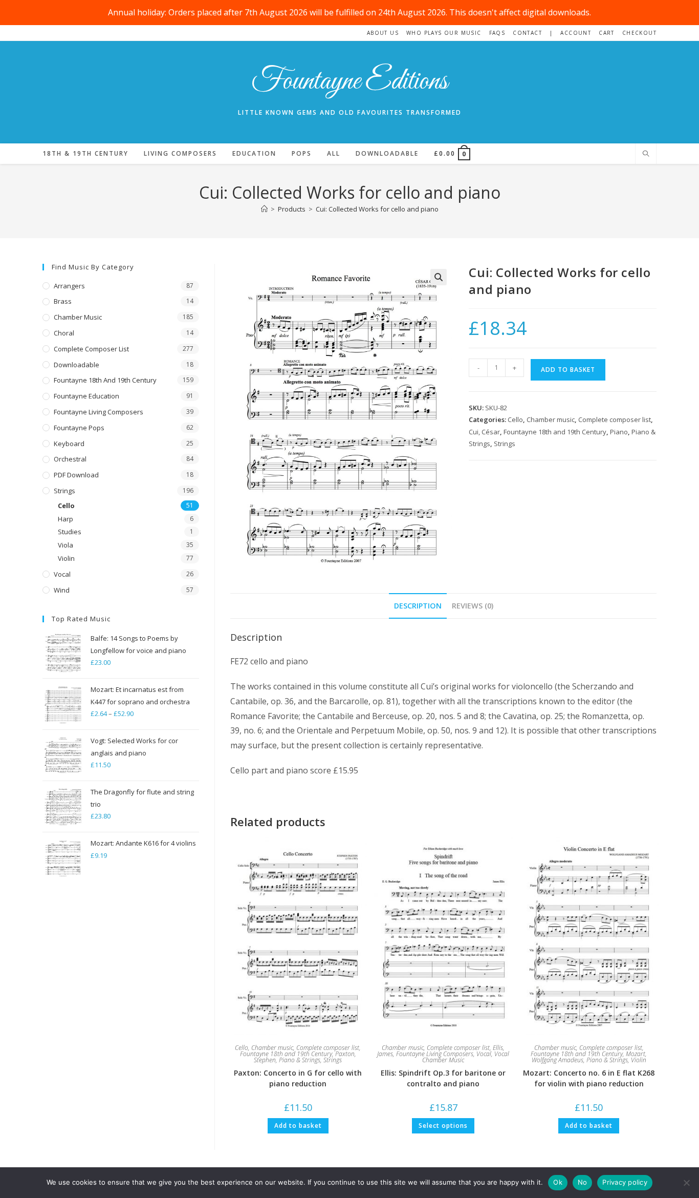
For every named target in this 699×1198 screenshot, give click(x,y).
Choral (64, 333)
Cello (515, 419)
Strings (504, 443)
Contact (527, 32)
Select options (443, 1125)
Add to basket (568, 369)
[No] (686, 1183)
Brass (63, 301)
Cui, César (484, 431)
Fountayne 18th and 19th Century (555, 431)
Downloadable (76, 364)
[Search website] (646, 154)
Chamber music (551, 419)
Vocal (483, 1053)
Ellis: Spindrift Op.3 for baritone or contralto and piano (443, 1078)
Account (575, 32)
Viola (65, 545)
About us (383, 32)
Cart (607, 32)
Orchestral (70, 459)
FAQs (497, 32)
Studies (69, 531)
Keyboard (69, 443)
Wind (62, 590)
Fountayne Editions (349, 81)
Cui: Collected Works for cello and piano (377, 209)
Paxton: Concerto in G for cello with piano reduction (298, 1078)
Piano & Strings (299, 1060)
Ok (557, 1182)
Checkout (639, 32)
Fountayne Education (86, 396)
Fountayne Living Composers (434, 1053)
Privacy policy (624, 1182)
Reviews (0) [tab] (472, 606)
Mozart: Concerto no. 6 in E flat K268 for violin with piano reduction (588, 1078)
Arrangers (69, 285)
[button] (438, 277)
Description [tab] (418, 606)
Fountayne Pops (79, 427)
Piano (619, 431)
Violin (638, 1060)
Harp (65, 518)
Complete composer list (614, 419)
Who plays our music (444, 32)
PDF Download (76, 474)
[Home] (264, 209)
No (582, 1182)
